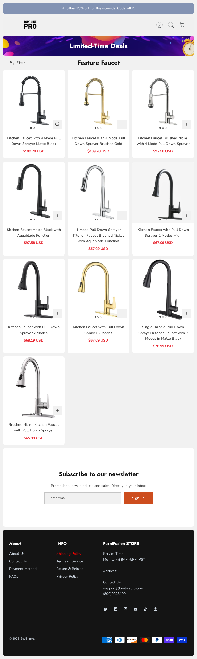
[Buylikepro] (30, 24)
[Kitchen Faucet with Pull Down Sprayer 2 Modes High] (163, 192)
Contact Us (18, 561)
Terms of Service (69, 561)
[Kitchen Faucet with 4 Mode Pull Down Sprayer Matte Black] (34, 100)
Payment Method (23, 568)
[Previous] (58, 8)
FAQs (13, 576)
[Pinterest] (156, 609)
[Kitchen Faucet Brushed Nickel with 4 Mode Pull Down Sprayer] (163, 100)
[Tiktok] (146, 609)
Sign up (138, 498)
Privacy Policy (67, 576)
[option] (98, 46)
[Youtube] (136, 609)
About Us (17, 553)
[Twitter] (106, 609)
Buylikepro (27, 639)
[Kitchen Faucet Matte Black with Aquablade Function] (34, 192)
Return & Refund (69, 568)
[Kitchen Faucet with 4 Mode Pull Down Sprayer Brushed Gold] (98, 100)
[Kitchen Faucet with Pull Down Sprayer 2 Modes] (34, 289)
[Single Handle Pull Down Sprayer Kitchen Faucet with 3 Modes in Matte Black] (163, 289)
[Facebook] (116, 609)
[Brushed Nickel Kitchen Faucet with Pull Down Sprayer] (34, 387)
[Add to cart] (122, 124)
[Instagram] (126, 609)
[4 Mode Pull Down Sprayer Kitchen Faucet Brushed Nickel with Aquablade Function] (98, 192)
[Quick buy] (57, 124)
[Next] (139, 8)
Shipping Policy (68, 553)
